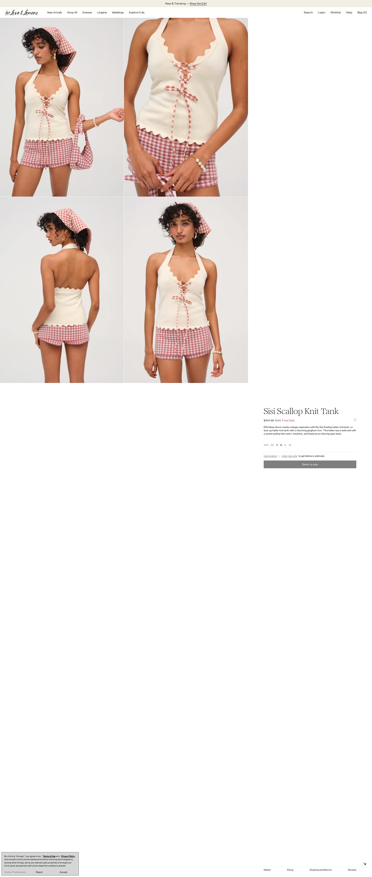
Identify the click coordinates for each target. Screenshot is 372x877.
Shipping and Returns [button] (321, 869)
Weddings (118, 12)
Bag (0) (362, 12)
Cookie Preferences (15, 872)
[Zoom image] (62, 104)
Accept (63, 872)
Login (321, 12)
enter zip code (289, 456)
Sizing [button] (290, 869)
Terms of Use (49, 856)
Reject (39, 872)
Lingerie (102, 12)
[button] (355, 420)
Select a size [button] (310, 464)
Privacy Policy (68, 856)
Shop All (72, 12)
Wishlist (336, 12)
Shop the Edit (198, 3)
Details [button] (267, 869)
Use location (270, 456)
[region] (40, 864)
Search (308, 12)
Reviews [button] (352, 869)
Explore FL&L (137, 12)
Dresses (87, 12)
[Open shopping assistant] (365, 864)
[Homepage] (23, 12)
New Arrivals (54, 12)
